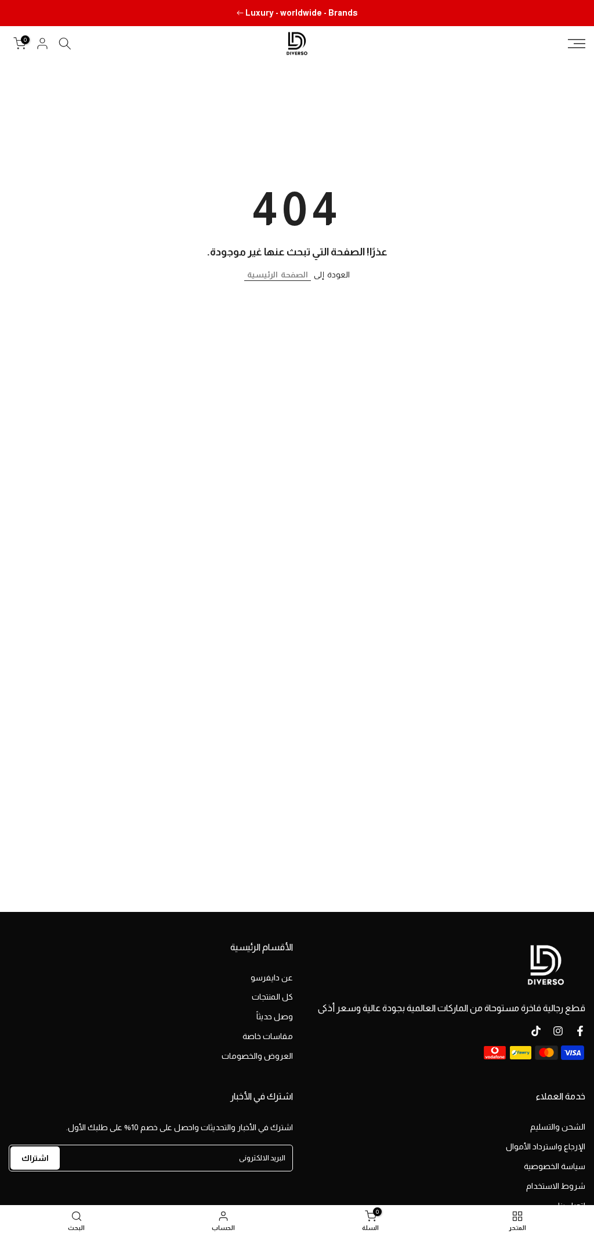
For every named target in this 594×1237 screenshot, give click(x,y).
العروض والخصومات (257, 1056)
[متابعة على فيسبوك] (580, 1031)
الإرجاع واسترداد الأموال (545, 1146)
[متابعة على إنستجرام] (558, 1031)
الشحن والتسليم (557, 1126)
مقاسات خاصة (267, 1036)
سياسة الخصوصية (554, 1166)
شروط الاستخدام (555, 1186)
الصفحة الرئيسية (277, 274)
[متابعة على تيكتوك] (536, 1031)
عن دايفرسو (272, 977)
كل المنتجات (272, 996)
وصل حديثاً (274, 1016)
